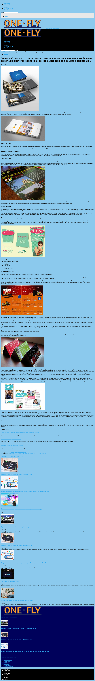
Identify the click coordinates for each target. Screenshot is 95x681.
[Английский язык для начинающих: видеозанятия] (7, 597)
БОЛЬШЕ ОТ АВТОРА (17, 456)
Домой (2, 52)
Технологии (7, 3)
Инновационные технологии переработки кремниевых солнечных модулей (20, 432)
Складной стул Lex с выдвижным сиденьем (12, 445)
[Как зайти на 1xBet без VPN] (7, 578)
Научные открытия (8, 8)
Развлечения (7, 5)
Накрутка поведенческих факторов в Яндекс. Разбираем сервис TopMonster (25, 491)
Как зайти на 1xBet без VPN (10, 581)
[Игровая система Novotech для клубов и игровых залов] (7, 523)
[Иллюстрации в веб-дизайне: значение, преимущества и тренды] (9, 506)
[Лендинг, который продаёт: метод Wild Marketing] (9, 471)
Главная (6, 1)
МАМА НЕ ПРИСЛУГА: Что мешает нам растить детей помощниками (28, 453)
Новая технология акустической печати (11, 439)
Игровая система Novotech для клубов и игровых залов (18, 527)
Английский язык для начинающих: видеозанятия (17, 600)
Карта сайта (7, 17)
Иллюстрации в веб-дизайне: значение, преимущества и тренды (21, 509)
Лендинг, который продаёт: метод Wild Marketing (16, 474)
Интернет (6, 7)
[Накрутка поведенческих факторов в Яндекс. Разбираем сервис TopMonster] (9, 488)
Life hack (6, 9)
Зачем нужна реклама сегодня (18, 452)
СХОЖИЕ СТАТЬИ (6, 456)
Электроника (7, 4)
